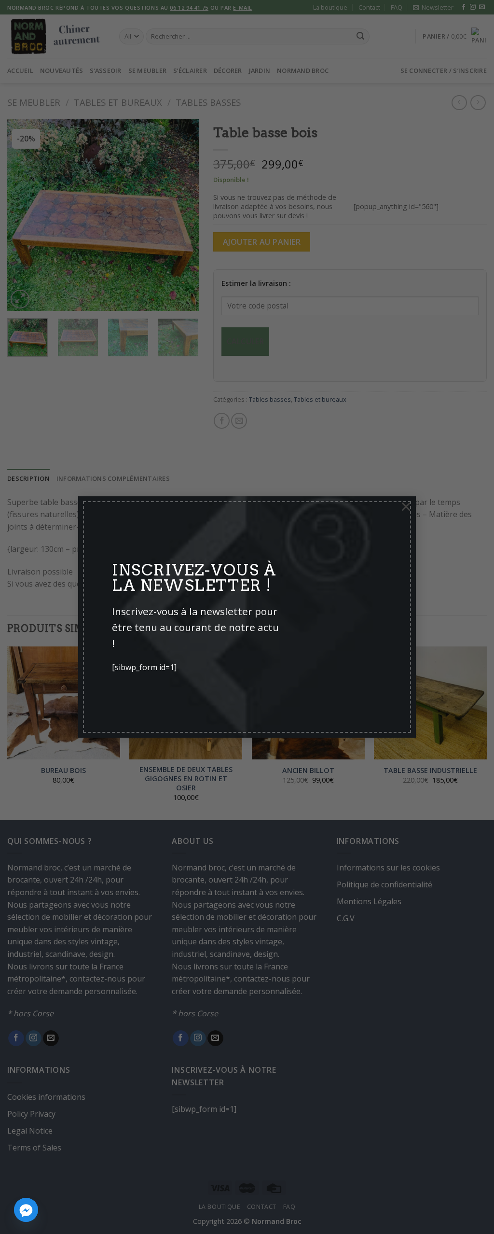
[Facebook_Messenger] (26, 1210)
